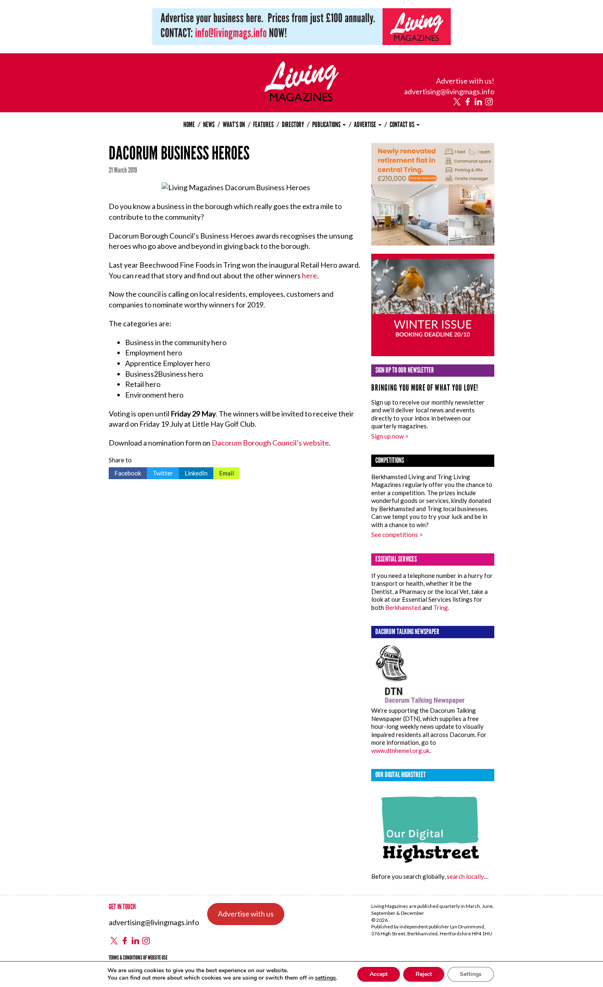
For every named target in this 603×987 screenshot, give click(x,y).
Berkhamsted (403, 607)
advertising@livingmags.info (449, 91)
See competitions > (397, 534)
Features (263, 124)
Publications (327, 124)
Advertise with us (246, 913)
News (209, 124)
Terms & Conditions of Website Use (138, 957)
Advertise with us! (465, 80)
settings (325, 978)
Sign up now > (390, 436)
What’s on (234, 124)
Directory (293, 124)
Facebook (125, 472)
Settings (471, 974)
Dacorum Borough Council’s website (270, 442)
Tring (440, 607)
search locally (465, 876)
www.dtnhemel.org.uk (400, 750)
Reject (424, 974)
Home (189, 124)
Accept (379, 974)
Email (223, 472)
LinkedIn (193, 472)
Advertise (365, 124)
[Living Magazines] (302, 98)
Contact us (403, 124)
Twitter (160, 472)
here (309, 275)
